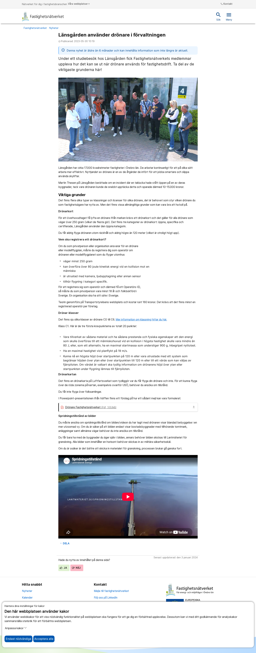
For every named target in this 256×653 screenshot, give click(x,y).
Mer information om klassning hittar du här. (141, 319)
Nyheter (54, 28)
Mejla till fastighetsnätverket (111, 591)
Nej (78, 567)
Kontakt (226, 4)
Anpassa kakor (14, 628)
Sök (218, 16)
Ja (65, 567)
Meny (229, 16)
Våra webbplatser (79, 4)
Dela (64, 543)
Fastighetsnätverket (35, 28)
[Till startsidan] (43, 16)
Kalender (27, 597)
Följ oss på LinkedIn (105, 597)
